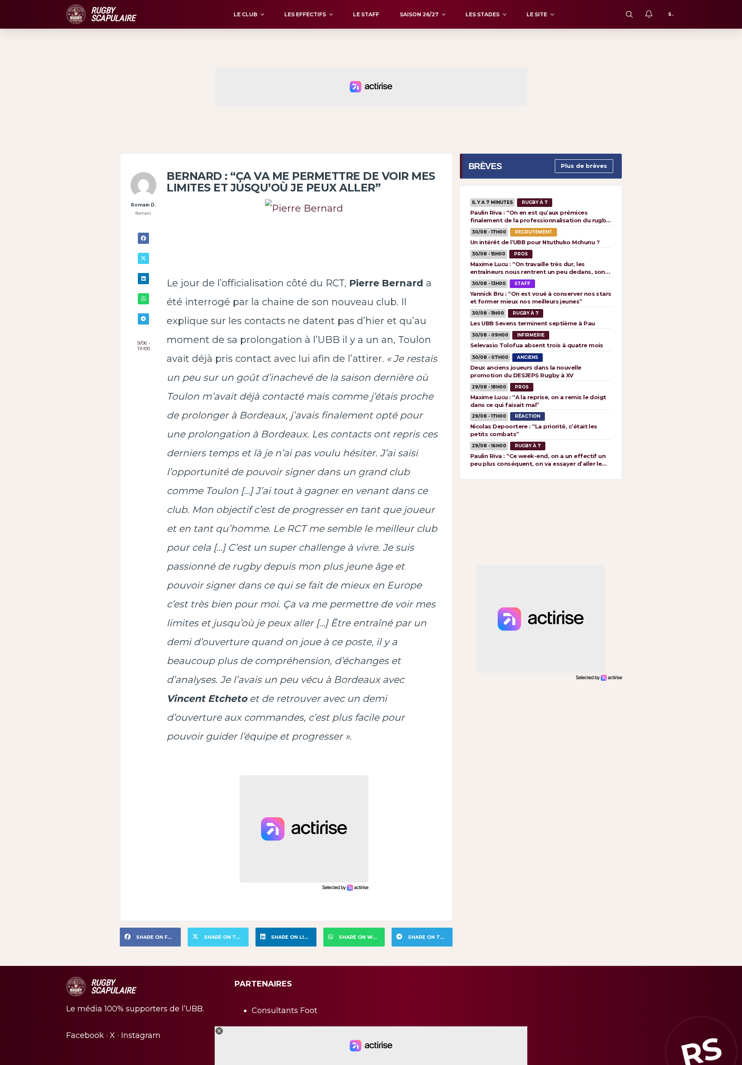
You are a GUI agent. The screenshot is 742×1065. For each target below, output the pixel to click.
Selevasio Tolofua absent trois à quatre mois (536, 345)
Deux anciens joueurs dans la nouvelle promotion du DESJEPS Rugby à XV (525, 371)
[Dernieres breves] (649, 14)
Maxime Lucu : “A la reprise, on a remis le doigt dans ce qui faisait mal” (538, 401)
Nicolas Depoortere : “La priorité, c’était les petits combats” (533, 430)
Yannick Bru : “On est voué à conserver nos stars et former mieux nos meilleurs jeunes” (540, 297)
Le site (536, 14)
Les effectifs (305, 14)
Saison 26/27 (419, 14)
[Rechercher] (629, 14)
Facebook (85, 1035)
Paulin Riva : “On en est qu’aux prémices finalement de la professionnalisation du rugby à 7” (539, 216)
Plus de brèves (584, 165)
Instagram (141, 1035)
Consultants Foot (284, 1010)
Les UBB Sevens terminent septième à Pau (532, 323)
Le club (245, 14)
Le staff (366, 14)
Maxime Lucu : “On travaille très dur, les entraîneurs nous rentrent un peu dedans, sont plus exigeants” (539, 268)
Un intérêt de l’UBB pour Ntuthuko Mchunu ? (534, 242)
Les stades (482, 14)
